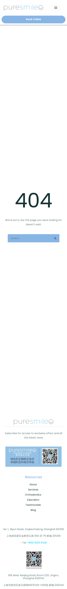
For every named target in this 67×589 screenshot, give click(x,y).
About (33, 484)
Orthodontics (33, 494)
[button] (56, 8)
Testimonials (33, 505)
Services (33, 489)
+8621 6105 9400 (37, 542)
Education (33, 500)
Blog (33, 510)
